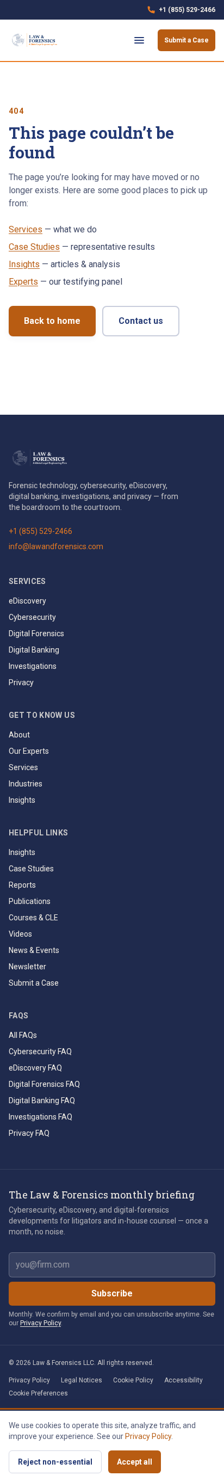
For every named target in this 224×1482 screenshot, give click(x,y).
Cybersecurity (32, 617)
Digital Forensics (36, 633)
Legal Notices (81, 1380)
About (19, 734)
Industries (25, 783)
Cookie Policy (133, 1380)
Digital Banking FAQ (42, 1100)
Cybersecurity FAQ (40, 1051)
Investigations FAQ (40, 1116)
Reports (22, 885)
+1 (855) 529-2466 (181, 12)
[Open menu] (139, 40)
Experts (23, 281)
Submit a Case (186, 40)
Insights (24, 264)
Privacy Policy (40, 1323)
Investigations (33, 666)
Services (25, 229)
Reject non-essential (55, 1462)
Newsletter (27, 966)
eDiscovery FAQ (35, 1067)
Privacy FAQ (29, 1133)
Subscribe (112, 1293)
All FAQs (23, 1035)
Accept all (134, 1462)
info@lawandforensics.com (56, 546)
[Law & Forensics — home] (36, 40)
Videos (20, 934)
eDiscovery (27, 601)
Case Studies (34, 247)
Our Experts (29, 751)
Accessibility (183, 1380)
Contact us (141, 321)
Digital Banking (34, 649)
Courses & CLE (33, 917)
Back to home (52, 321)
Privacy (21, 682)
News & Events (34, 950)
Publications (30, 901)
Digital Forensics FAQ (44, 1084)
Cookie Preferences (38, 1393)
